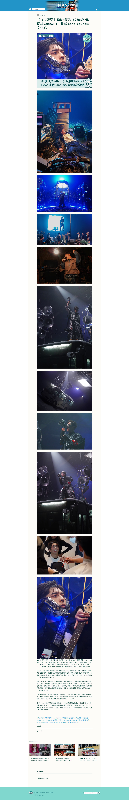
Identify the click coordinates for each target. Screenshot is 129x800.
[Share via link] (41, 731)
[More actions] (91, 15)
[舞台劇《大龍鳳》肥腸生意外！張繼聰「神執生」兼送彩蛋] (64, 750)
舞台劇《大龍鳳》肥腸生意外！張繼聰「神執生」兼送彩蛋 (64, 759)
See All (98, 741)
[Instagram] (96, 9)
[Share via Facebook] (37, 731)
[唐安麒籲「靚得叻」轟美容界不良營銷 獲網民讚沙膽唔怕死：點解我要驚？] (40, 750)
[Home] (30, 9)
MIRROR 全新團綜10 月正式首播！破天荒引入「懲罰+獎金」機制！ (88, 759)
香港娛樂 (39, 726)
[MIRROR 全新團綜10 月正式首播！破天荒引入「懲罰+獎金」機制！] (89, 750)
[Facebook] (98, 9)
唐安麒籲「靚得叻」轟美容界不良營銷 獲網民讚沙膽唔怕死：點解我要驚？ (40, 759)
